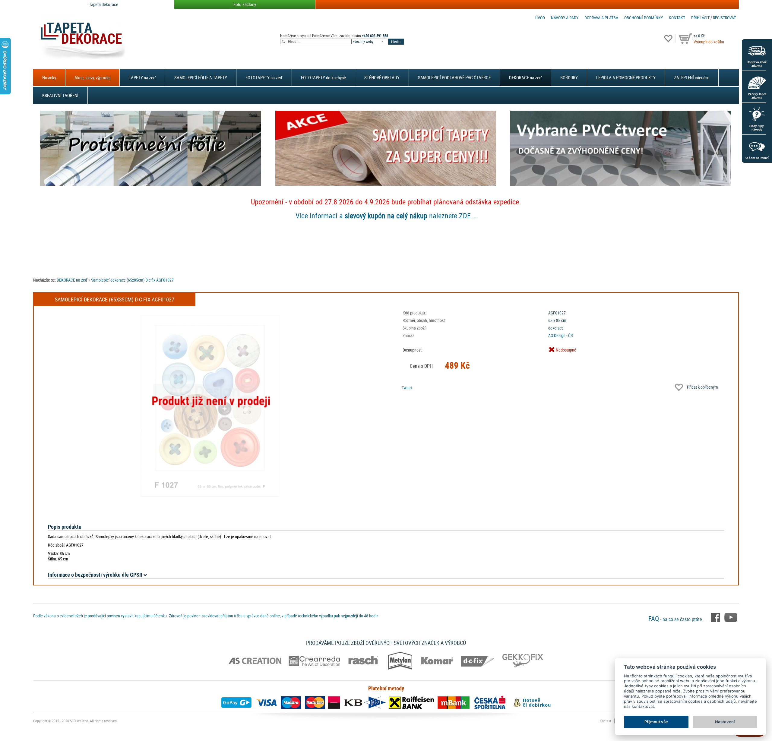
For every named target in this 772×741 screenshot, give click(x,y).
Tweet (407, 387)
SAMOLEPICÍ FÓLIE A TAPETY (200, 77)
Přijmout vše (656, 721)
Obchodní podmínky (643, 17)
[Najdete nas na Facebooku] (716, 616)
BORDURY (569, 77)
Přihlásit (700, 17)
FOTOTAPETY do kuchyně (323, 77)
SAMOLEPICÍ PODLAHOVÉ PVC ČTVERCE (454, 77)
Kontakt (677, 17)
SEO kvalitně (79, 720)
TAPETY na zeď (142, 77)
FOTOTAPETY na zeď (264, 77)
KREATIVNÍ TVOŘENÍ (60, 95)
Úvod (540, 17)
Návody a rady (564, 17)
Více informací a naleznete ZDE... (386, 215)
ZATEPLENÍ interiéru (691, 77)
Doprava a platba (601, 17)
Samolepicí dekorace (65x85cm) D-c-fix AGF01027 (132, 280)
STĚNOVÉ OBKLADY (382, 77)
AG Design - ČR (560, 335)
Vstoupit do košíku (709, 42)
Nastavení (725, 721)
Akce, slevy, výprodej (92, 77)
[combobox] (369, 41)
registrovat (724, 17)
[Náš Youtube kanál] (731, 616)
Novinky (49, 77)
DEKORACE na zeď (525, 77)
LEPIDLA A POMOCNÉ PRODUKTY (626, 77)
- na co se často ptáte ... (678, 619)
